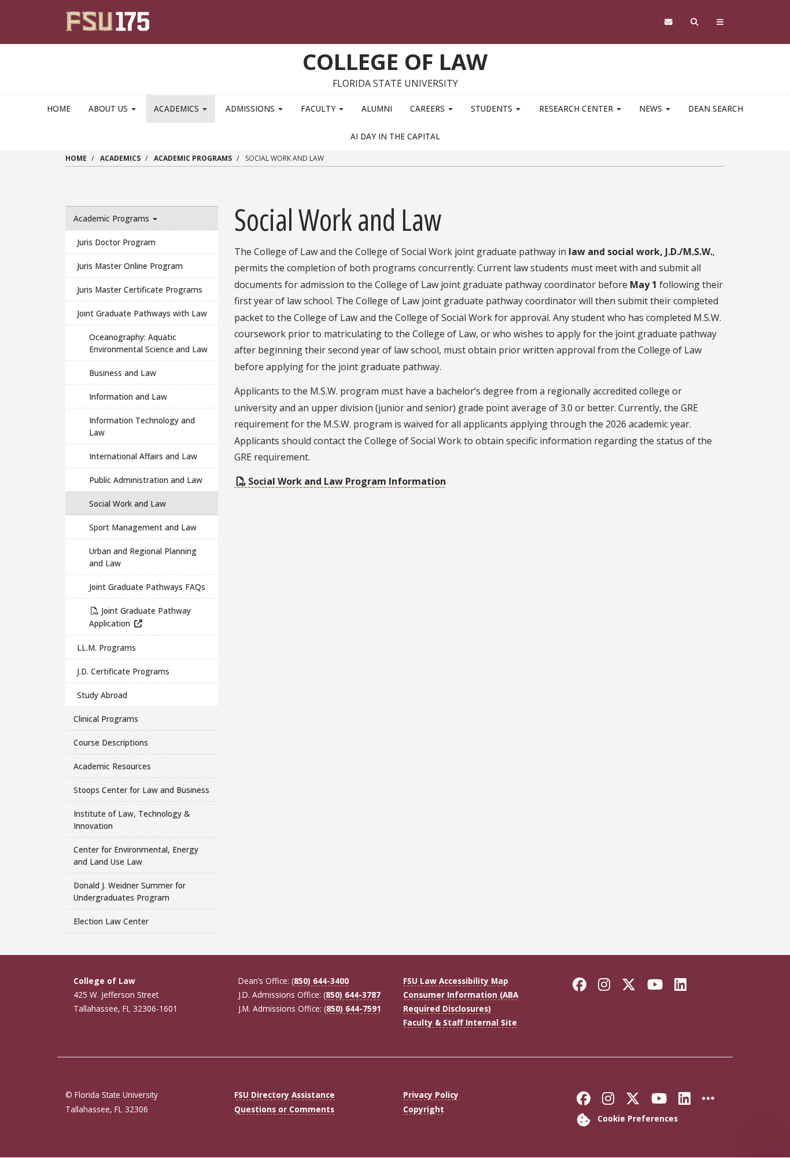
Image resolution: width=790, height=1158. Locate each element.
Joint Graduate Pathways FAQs (147, 586)
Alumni (376, 108)
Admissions (251, 108)
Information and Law (128, 396)
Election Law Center (111, 921)
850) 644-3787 (353, 994)
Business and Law (122, 372)
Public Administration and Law (145, 479)
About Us (109, 108)
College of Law (395, 61)
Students (493, 108)
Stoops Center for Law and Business (141, 789)
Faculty (319, 108)
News (652, 108)
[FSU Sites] (720, 22)
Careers (428, 108)
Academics (177, 108)
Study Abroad (102, 694)
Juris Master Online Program (130, 265)
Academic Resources (112, 766)
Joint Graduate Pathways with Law (142, 313)
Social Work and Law (127, 503)
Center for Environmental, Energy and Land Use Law (135, 855)
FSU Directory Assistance (284, 1094)
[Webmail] (668, 22)
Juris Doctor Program (116, 242)
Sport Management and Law (143, 527)
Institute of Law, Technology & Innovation (131, 819)
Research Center (577, 108)
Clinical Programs (105, 718)
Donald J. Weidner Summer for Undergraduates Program (129, 891)
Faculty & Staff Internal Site (460, 1022)
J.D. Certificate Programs (123, 671)
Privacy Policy (431, 1094)
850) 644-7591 (353, 1008)
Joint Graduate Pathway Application (140, 617)
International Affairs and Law (143, 456)
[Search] (695, 22)
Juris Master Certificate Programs (139, 289)
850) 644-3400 (321, 980)
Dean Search (715, 108)
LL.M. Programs (106, 647)
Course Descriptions (110, 742)
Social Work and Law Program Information (347, 481)
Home (59, 108)
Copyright (423, 1109)
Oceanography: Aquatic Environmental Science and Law (148, 343)
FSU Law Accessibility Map (455, 980)
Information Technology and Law (142, 426)
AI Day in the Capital (395, 136)
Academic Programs (193, 158)
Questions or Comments (284, 1109)
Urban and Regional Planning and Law (143, 557)
